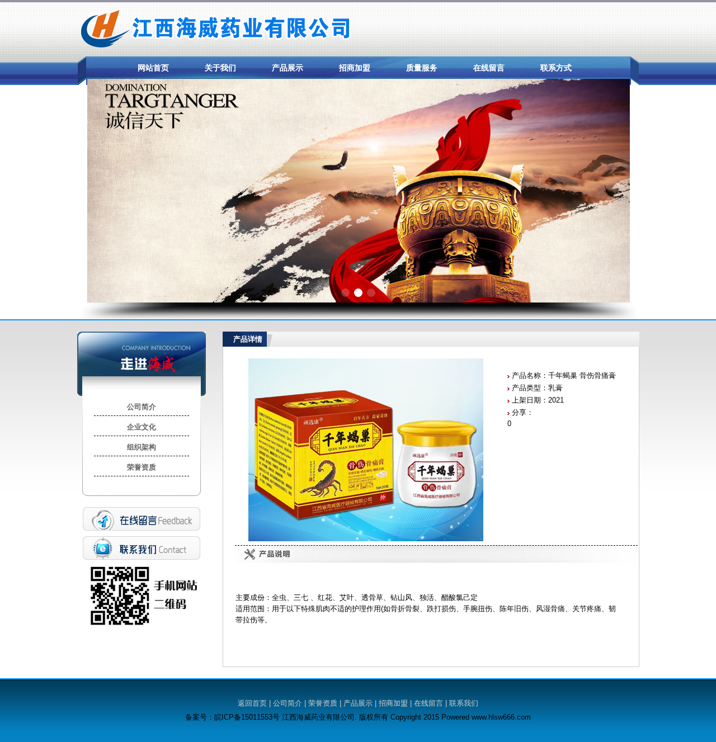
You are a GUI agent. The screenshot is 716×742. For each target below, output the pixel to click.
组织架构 (141, 447)
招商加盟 (354, 67)
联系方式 (556, 67)
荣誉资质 (141, 467)
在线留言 (489, 67)
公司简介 (141, 407)
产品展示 (287, 67)
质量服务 (421, 67)
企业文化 (141, 427)
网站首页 (153, 67)
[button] (345, 293)
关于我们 (220, 67)
